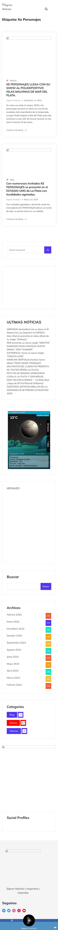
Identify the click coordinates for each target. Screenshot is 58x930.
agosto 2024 (14, 649)
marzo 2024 (13, 677)
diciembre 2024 (15, 628)
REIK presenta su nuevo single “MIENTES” (28, 342)
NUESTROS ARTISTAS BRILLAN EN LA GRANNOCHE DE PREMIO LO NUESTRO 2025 (27, 390)
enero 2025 (13, 621)
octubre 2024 (14, 635)
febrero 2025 (14, 614)
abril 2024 (13, 670)
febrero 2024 (14, 684)
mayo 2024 (13, 663)
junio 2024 (13, 656)
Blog (12, 180)
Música (13, 81)
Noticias (14, 730)
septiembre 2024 (16, 642)
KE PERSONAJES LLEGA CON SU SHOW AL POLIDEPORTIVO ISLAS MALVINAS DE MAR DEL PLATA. (28, 90)
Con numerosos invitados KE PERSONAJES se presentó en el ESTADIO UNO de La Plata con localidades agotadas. (27, 189)
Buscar (13, 577)
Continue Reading (15, 130)
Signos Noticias (13, 100)
